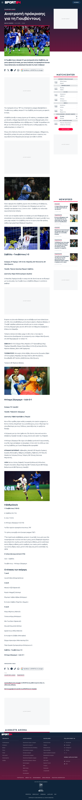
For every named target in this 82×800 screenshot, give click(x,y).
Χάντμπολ (5, 755)
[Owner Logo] (41, 785)
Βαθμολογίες (46, 747)
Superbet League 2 (28, 745)
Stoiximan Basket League (29, 757)
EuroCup (25, 770)
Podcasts (45, 768)
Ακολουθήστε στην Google (12, 683)
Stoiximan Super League (29, 742)
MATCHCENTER (66, 75)
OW (55, 794)
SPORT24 (28, 794)
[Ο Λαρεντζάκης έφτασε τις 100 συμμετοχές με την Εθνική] (74, 207)
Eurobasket (26, 773)
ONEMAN (43, 794)
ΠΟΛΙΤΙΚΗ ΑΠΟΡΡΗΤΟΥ (58, 777)
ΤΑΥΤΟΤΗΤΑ (20, 777)
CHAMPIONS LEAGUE (9, 675)
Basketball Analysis (48, 755)
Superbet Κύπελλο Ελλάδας (30, 747)
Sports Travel (47, 763)
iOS (67, 763)
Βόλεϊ (3, 747)
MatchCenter (46, 742)
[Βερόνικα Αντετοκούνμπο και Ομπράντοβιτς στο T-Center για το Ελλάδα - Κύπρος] (74, 231)
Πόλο (3, 752)
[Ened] (41, 790)
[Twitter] (8, 70)
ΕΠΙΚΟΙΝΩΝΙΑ (37, 777)
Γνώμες (45, 765)
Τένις (3, 750)
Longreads (46, 770)
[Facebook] (5, 70)
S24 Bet (45, 757)
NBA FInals (26, 768)
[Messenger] (11, 70)
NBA (24, 765)
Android (68, 761)
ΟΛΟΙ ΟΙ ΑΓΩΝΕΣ (66, 129)
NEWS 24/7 (36, 794)
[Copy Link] (15, 70)
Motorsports (5, 757)
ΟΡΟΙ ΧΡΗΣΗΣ (46, 777)
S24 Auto (45, 760)
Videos (45, 745)
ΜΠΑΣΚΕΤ (57, 203)
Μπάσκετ (4, 745)
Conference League (28, 755)
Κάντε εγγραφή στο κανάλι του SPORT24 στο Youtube (20, 689)
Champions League (28, 750)
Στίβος (4, 760)
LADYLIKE (50, 794)
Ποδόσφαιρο (20, 675)
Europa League (27, 752)
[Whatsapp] (18, 70)
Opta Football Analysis (49, 752)
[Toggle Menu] (2, 2)
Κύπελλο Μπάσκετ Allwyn (29, 760)
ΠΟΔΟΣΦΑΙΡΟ (58, 214)
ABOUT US (28, 777)
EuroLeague (26, 763)
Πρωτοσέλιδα (46, 750)
